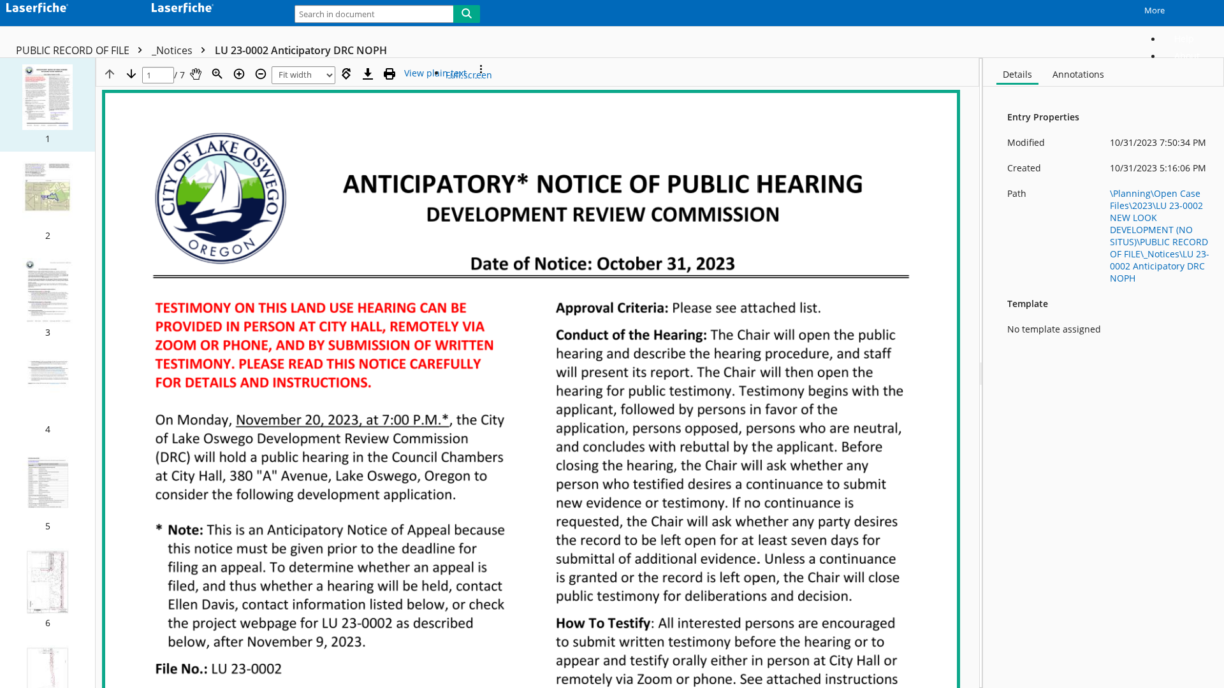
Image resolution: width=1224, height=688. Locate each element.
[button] (47, 105)
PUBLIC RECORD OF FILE (74, 50)
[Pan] (196, 74)
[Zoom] (217, 74)
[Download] (368, 74)
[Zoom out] (261, 74)
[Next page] (131, 74)
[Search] (466, 14)
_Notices (173, 50)
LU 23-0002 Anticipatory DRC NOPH (301, 50)
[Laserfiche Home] (66, 10)
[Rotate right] (346, 74)
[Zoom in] (239, 74)
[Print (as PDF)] (389, 74)
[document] (1103, 373)
